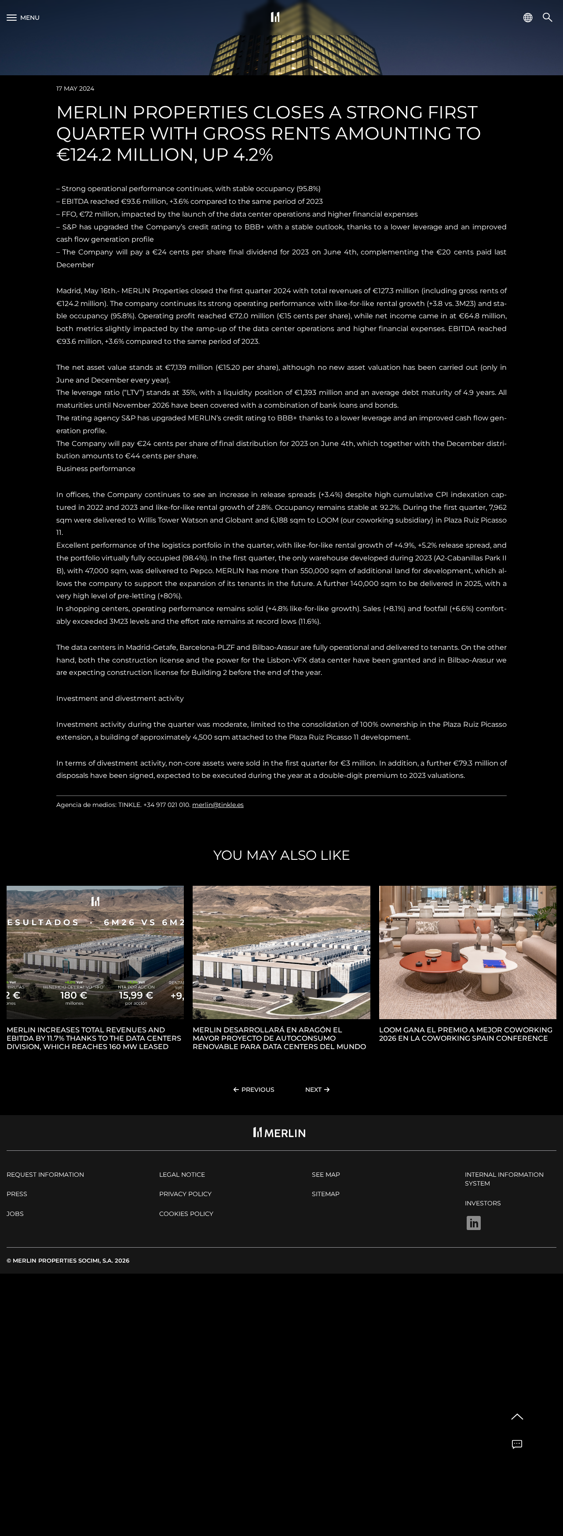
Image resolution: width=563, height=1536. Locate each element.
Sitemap (326, 1194)
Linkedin (474, 1223)
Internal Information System (504, 1179)
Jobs (15, 1214)
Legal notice (182, 1175)
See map (326, 1175)
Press (17, 1194)
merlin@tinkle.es (218, 805)
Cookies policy (186, 1214)
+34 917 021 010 (166, 805)
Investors (483, 1203)
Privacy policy (185, 1194)
